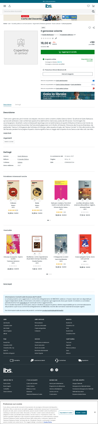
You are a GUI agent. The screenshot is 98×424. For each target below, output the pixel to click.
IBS (48, 46)
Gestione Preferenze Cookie (34, 394)
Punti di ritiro (6, 383)
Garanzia (29, 391)
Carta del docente (32, 383)
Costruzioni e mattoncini (42, 342)
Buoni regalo (7, 386)
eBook (5, 333)
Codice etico (53, 394)
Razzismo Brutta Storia (79, 394)
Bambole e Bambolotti (41, 350)
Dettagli (18, 105)
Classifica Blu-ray (8, 348)
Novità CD (69, 323)
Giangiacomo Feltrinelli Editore (81, 386)
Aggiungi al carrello (69, 52)
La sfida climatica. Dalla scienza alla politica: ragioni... (85, 204)
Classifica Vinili (70, 333)
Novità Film (6, 342)
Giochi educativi (39, 345)
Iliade (37, 203)
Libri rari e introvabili (40, 325)
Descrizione (7, 105)
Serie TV (5, 350)
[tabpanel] (13, 197)
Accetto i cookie (81, 412)
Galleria (20, 162)
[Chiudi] (95, 412)
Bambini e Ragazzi (8, 353)
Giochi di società (40, 348)
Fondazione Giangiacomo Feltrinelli (83, 389)
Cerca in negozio (68, 74)
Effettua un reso (31, 389)
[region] (49, 412)
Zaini (67, 350)
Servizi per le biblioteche (56, 383)
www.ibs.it (23, 303)
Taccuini (68, 342)
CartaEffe (6, 389)
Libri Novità (6, 323)
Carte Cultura (30, 386)
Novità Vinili (69, 331)
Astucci (68, 353)
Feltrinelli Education (78, 391)
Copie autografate (40, 328)
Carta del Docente (61, 80)
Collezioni (37, 331)
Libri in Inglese (7, 331)
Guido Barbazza (48, 35)
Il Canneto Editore (66, 35)
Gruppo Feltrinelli (77, 383)
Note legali (7, 284)
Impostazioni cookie (66, 412)
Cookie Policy (48, 422)
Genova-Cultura (8, 141)
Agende (68, 345)
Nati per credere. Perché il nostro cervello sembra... (61, 204)
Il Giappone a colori (61, 257)
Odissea (13, 203)
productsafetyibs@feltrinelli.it (52, 310)
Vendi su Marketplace (55, 389)
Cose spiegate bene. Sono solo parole (85, 258)
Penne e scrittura (71, 348)
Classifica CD (70, 325)
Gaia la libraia (7, 391)
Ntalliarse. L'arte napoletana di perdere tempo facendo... (37, 258)
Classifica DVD (7, 345)
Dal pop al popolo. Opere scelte (13, 258)
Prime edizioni (39, 323)
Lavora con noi (53, 391)
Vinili (67, 328)
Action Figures (39, 353)
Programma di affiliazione (57, 386)
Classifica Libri (7, 325)
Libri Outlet (6, 328)
